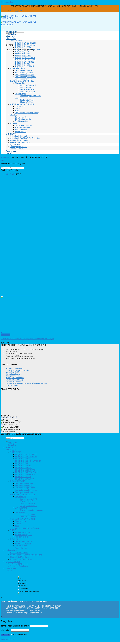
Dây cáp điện (20, 83)
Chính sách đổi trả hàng (14, 380)
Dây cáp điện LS (26, 87)
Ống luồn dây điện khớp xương (27, 113)
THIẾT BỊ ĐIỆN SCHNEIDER (25, 43)
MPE (17, 111)
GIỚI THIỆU (11, 34)
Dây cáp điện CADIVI (28, 85)
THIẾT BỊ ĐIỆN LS (22, 51)
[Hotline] (18, 577)
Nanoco (18, 108)
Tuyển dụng (11, 151)
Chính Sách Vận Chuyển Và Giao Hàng (25, 138)
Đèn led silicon (21, 130)
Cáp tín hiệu (19, 98)
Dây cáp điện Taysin (27, 92)
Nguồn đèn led (20, 132)
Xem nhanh (5, 335)
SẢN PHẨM (11, 38)
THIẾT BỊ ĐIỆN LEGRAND (25, 58)
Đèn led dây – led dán (23, 125)
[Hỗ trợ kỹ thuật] (18, 587)
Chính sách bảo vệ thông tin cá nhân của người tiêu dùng (26, 383)
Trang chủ (5, 157)
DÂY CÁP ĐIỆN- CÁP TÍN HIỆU (22, 81)
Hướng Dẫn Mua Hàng (19, 140)
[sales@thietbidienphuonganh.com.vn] (18, 593)
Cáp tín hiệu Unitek (27, 100)
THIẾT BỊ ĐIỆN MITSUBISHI (25, 60)
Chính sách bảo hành (13, 372)
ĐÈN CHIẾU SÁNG (17, 68)
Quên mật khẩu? (8, 639)
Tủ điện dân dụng (21, 117)
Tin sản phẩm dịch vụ (18, 149)
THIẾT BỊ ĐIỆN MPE (22, 53)
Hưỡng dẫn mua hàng (14, 376)
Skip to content (7, 2)
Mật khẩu (5, 630)
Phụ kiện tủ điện (21, 121)
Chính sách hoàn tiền (13, 381)
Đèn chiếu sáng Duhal (23, 79)
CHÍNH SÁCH (11, 134)
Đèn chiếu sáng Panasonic (25, 77)
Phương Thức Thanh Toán (20, 142)
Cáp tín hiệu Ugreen (27, 102)
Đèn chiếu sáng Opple (23, 70)
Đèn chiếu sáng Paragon (24, 75)
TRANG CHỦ (11, 32)
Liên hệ (9, 153)
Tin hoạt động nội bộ (18, 147)
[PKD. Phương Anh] (18, 590)
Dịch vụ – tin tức (13, 144)
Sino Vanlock (20, 106)
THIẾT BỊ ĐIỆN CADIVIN (24, 66)
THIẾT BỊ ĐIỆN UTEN (23, 56)
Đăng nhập (5, 635)
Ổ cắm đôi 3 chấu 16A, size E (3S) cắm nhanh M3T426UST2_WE (27, 339)
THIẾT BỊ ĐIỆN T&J (22, 64)
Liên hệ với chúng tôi (13, 385)
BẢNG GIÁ (10, 36)
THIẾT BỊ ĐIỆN (16, 41)
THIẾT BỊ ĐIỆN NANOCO (24, 62)
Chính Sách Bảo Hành (18, 136)
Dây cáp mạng (20, 94)
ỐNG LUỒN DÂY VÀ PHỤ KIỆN (22, 104)
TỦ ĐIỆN (13, 115)
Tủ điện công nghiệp (23, 119)
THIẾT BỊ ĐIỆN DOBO (23, 47)
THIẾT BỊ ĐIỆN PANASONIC (26, 45)
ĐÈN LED (13, 123)
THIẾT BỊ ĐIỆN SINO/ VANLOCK (27, 49)
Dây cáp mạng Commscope (30, 96)
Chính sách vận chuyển (14, 374)
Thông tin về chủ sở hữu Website (17, 370)
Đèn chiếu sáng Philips (24, 72)
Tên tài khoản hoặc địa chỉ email (15, 626)
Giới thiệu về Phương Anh (15, 368)
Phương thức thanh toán (15, 378)
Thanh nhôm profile (22, 127)
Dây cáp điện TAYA (27, 89)
